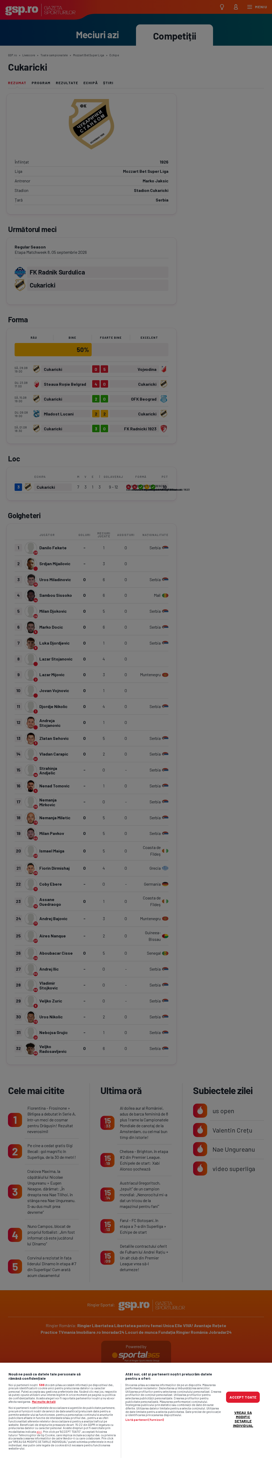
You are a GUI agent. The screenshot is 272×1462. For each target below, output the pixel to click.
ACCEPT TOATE (243, 1397)
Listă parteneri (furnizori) (144, 1419)
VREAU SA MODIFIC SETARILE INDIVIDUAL (243, 1418)
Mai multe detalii (44, 1401)
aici (39, 1431)
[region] (136, 1412)
